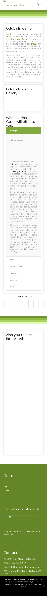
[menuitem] (36, 5)
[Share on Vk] (31, 303)
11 (29, 106)
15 (37, 106)
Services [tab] (13, 273)
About (6, 482)
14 (35, 106)
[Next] (35, 101)
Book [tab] (12, 287)
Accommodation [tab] (16, 266)
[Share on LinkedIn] (21, 303)
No (28, 591)
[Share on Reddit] (36, 303)
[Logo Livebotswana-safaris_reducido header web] (19, 5)
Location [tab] (13, 260)
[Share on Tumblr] (26, 303)
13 (33, 106)
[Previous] (11, 101)
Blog (5, 487)
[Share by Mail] (40, 303)
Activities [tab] (13, 280)
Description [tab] (14, 130)
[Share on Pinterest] (16, 303)
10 (27, 106)
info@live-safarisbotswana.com (24, 567)
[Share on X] (11, 303)
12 (31, 106)
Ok (19, 591)
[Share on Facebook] (6, 303)
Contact (6, 491)
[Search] (36, 5)
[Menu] (42, 5)
